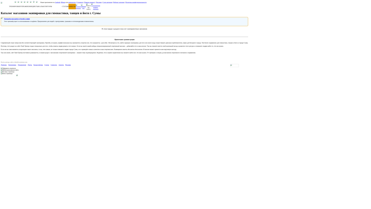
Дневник (4, 65)
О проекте (79, 2)
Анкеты (61, 65)
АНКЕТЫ (72, 6)
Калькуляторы (38, 65)
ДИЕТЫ (35, 6)
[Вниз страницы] (7, 73)
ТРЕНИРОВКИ (14, 6)
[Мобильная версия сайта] (10, 70)
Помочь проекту (89, 2)
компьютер (72, 2)
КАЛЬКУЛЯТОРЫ (45, 6)
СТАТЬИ (65, 6)
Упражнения (22, 65)
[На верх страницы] (7, 72)
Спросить (54, 65)
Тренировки (12, 65)
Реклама (99, 2)
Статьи (46, 65)
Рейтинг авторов (118, 2)
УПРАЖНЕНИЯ (26, 6)
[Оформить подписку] (8, 68)
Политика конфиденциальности (136, 2)
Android (57, 2)
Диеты (30, 65)
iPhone (63, 2)
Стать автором (107, 2)
